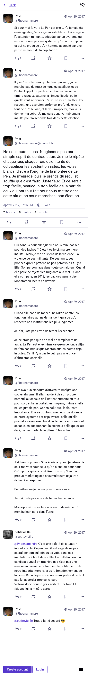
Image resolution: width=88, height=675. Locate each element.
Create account (17, 669)
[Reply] (8, 222)
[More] (82, 58)
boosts (9, 212)
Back (12, 5)
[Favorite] (49, 58)
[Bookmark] (65, 58)
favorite (41, 212)
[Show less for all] (82, 5)
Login (40, 669)
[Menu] (81, 669)
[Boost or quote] (33, 58)
